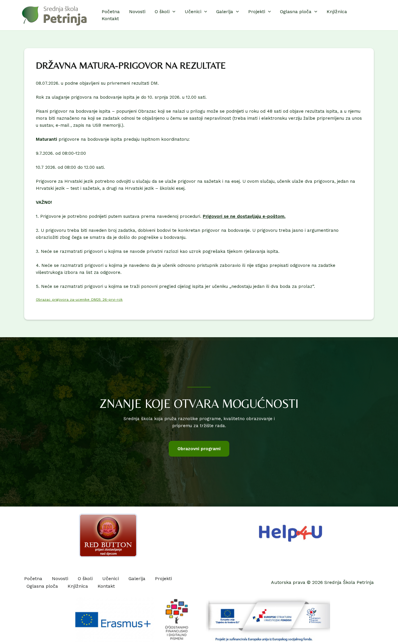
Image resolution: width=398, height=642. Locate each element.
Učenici (193, 11)
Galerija (224, 11)
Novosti (137, 11)
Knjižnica (337, 11)
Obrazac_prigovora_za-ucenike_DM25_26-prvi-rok (79, 299)
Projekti (256, 11)
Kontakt (110, 18)
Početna (111, 11)
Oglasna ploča (295, 11)
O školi (162, 11)
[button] (172, 11)
